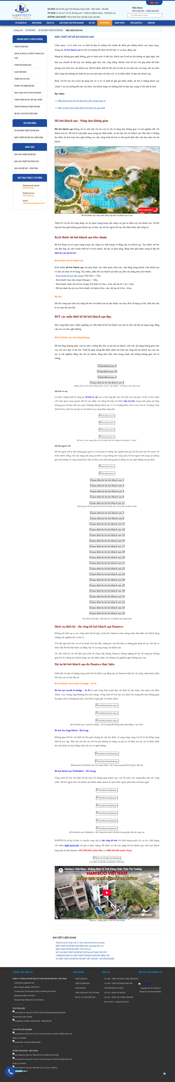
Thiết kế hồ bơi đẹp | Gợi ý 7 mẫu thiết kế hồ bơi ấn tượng (80, 942)
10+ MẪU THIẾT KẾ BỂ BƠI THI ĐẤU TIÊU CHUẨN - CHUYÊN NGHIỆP (85, 958)
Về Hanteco (21, 23)
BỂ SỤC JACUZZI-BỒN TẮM (85, 997)
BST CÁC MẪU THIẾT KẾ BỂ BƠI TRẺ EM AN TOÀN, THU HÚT (81, 952)
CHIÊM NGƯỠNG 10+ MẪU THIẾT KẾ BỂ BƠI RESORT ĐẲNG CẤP (83, 955)
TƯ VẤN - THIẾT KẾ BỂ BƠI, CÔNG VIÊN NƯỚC (121, 979)
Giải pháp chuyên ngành (71, 23)
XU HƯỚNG (105, 23)
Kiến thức (120, 23)
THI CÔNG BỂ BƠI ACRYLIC (114, 988)
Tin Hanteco (136, 23)
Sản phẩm (37, 23)
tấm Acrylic (129, 401)
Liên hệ (151, 23)
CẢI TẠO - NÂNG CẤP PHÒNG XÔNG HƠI (118, 997)
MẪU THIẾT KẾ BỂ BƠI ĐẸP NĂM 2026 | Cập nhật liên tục (80, 946)
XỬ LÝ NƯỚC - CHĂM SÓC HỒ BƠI (116, 1002)
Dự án (92, 23)
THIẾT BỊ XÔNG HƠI (82, 983)
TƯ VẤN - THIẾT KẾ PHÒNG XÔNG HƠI (118, 983)
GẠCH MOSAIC (80, 988)
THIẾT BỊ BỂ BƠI (81, 979)
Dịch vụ (50, 23)
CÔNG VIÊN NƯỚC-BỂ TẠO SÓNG (87, 993)
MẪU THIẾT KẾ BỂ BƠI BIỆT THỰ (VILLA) (73, 949)
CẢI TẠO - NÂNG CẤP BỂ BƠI (114, 993)
